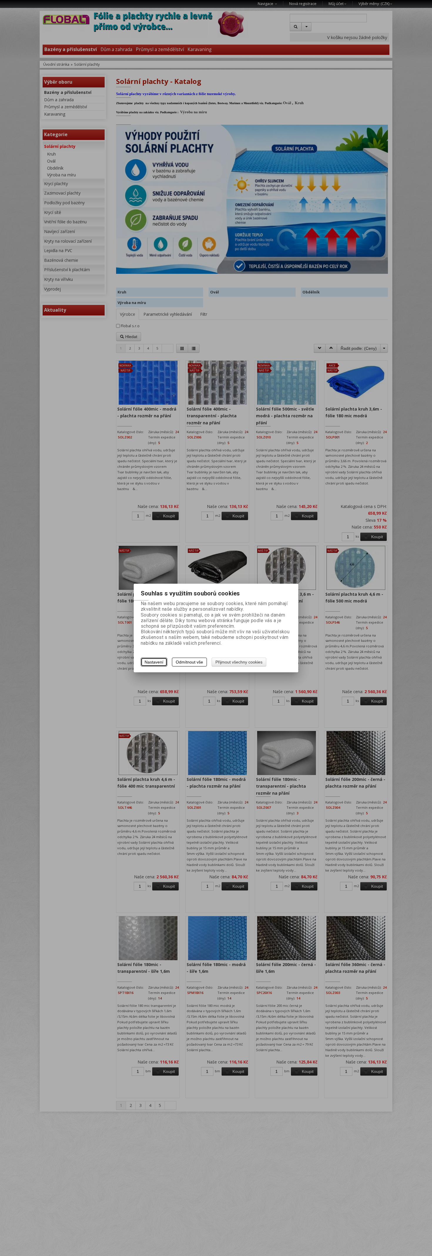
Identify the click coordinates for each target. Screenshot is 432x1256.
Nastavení (154, 662)
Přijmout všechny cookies (238, 662)
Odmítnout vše (189, 662)
